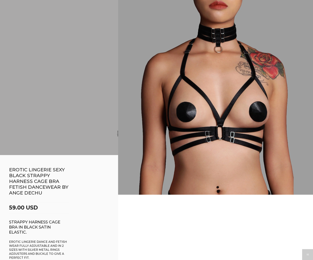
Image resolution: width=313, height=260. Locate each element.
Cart (171, 17)
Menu (142, 17)
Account (151, 17)
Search (161, 17)
